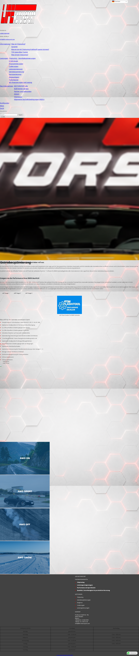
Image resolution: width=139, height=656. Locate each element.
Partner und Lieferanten (22, 91)
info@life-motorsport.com (7, 39)
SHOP (2, 108)
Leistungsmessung (16, 69)
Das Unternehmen (6, 86)
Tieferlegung (13, 80)
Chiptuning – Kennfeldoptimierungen (22, 58)
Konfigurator (4, 103)
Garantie (14, 47)
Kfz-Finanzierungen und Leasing (20, 82)
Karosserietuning (15, 74)
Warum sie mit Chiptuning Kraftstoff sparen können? (30, 49)
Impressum (18, 97)
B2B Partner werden (21, 89)
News (2, 106)
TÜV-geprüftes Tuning (19, 52)
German (117, 1)
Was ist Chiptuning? (18, 44)
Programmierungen (16, 64)
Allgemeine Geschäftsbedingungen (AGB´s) (29, 99)
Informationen (5, 44)
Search (20, 115)
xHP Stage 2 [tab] (17, 293)
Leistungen (4, 58)
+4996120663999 (4, 33)
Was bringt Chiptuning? (19, 55)
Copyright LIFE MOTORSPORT (65, 655)
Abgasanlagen (14, 77)
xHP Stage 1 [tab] (5, 293)
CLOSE (3, 117)
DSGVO (16, 94)
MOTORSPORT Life (21, 86)
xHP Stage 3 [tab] (28, 293)
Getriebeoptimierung (16, 72)
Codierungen (13, 66)
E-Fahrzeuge (13, 61)
